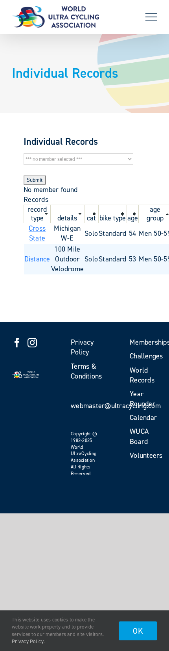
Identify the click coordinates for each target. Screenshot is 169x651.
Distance (37, 259)
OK (138, 631)
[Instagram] (32, 343)
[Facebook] (17, 343)
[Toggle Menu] (151, 17)
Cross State (37, 233)
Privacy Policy (28, 641)
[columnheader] (37, 214)
